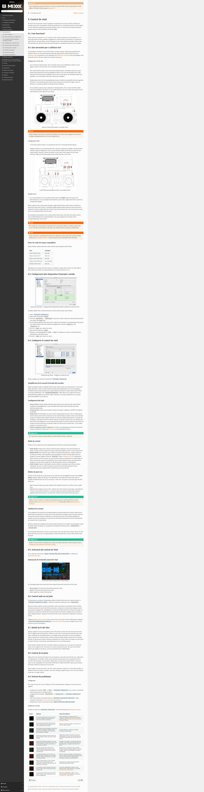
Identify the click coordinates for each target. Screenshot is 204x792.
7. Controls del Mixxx (7, 29)
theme (44, 789)
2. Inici (3, 17)
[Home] (28, 13)
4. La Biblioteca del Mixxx (8, 22)
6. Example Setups (6, 27)
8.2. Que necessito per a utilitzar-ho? (12, 36)
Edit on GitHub (79, 13)
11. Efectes (4, 63)
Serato (68, 270)
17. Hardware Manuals (7, 77)
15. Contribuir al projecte (8, 72)
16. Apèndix (5, 75)
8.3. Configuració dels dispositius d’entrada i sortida (11, 40)
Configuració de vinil (68, 456)
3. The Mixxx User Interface (8, 20)
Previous (32, 780)
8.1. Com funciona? (7, 34)
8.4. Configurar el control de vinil (11, 43)
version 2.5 (52, 8)
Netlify (76, 789)
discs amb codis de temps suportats (51, 700)
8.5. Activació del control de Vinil (11, 45)
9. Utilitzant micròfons (7, 57)
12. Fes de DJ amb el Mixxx (8, 65)
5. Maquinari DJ (6, 25)
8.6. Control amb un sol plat (9, 47)
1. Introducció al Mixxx (7, 15)
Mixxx (12, 2)
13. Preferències (6, 68)
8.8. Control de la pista (8, 52)
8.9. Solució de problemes (9, 54)
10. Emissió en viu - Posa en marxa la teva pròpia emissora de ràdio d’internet (11, 60)
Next (79, 780)
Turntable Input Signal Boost (66, 769)
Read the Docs (57, 789)
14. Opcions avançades (7, 70)
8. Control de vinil (6, 32)
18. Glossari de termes (7, 79)
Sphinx (36, 789)
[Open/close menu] (0, 32)
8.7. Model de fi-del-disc (9, 50)
